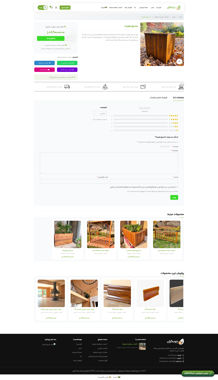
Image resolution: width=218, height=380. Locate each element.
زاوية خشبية (112, 312)
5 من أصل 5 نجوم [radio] (161, 146)
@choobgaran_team (170, 361)
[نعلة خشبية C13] (51, 293)
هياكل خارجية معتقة (162, 16)
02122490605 (174, 355)
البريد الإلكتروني (102, 177)
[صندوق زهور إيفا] (67, 234)
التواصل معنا (77, 360)
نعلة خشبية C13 (51, 309)
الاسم (175, 177)
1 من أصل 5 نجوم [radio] (168, 146)
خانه (180, 16)
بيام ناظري (75, 370)
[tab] (178, 97)
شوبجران (121, 370)
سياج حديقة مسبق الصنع (166, 250)
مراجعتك (174, 150)
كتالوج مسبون (65, 7)
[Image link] (175, 341)
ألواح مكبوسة (102, 360)
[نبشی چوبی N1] (117, 293)
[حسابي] (56, 7)
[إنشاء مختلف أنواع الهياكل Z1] (150, 293)
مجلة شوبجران (77, 352)
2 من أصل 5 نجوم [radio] (166, 146)
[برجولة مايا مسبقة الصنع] (100, 234)
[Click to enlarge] (179, 61)
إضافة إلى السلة (51, 38)
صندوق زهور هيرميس (133, 250)
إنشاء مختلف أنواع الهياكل (145, 313)
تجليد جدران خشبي (178, 312)
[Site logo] (173, 7)
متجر (174, 16)
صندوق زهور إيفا (67, 250)
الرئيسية (79, 344)
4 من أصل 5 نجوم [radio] (163, 146)
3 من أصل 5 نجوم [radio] (165, 146)
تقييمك (175, 146)
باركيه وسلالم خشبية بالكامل (97, 356)
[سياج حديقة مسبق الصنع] (166, 234)
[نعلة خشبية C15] (84, 293)
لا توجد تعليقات (121, 347)
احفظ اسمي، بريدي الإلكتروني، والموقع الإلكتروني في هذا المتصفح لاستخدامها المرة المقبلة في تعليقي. (142, 186)
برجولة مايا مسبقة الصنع (101, 250)
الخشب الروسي (121, 312)
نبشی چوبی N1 (117, 309)
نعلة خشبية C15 (84, 309)
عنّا (81, 356)
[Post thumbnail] (142, 346)
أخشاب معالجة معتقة (156, 312)
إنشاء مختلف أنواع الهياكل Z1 (150, 309)
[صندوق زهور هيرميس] (133, 234)
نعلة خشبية (79, 312)
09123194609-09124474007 (170, 358)
